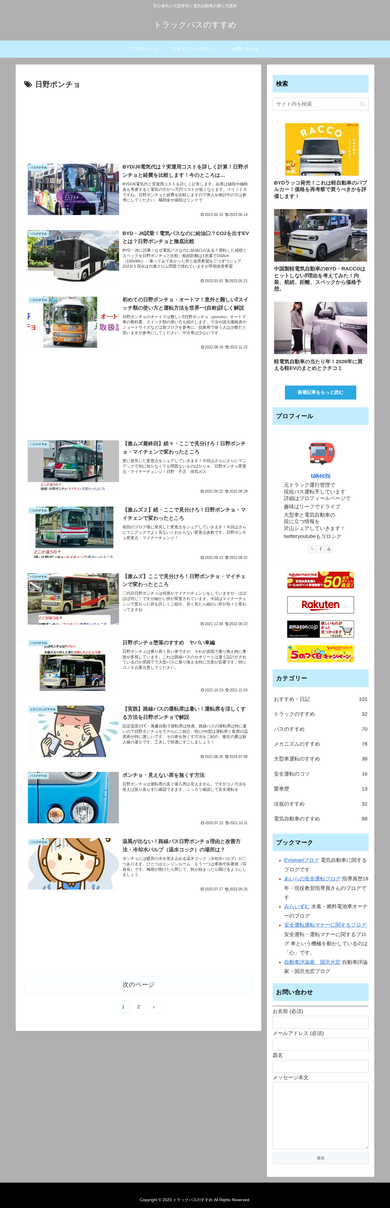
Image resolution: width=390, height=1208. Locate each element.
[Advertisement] (138, 123)
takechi (321, 475)
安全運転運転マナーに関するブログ (325, 925)
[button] (363, 104)
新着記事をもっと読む (320, 392)
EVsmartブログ (301, 860)
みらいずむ (297, 906)
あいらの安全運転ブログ (312, 879)
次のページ (138, 984)
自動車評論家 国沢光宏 (312, 962)
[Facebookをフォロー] (320, 549)
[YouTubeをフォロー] (329, 549)
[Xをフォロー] (312, 549)
